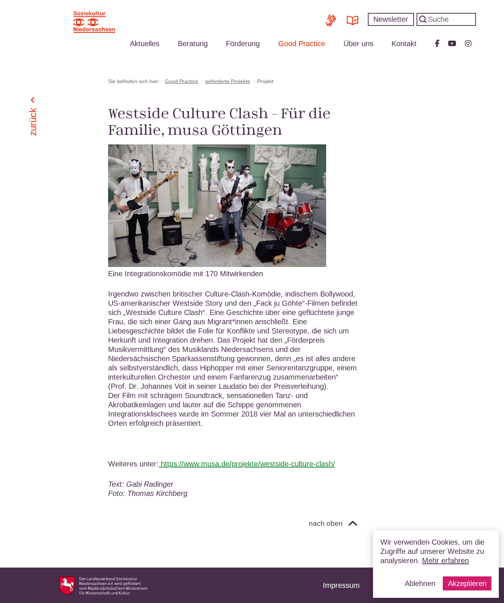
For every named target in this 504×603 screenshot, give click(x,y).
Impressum (341, 585)
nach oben (326, 523)
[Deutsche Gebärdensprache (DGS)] (330, 17)
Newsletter (390, 19)
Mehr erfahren (445, 560)
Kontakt (404, 44)
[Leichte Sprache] (352, 17)
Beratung (193, 44)
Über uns (358, 44)
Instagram (468, 43)
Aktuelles (144, 44)
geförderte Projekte (227, 81)
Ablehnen (420, 583)
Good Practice (301, 44)
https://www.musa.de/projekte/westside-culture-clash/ (247, 464)
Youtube (452, 43)
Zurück (32, 122)
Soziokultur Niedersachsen (94, 22)
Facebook (437, 43)
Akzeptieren (467, 583)
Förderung (243, 44)
